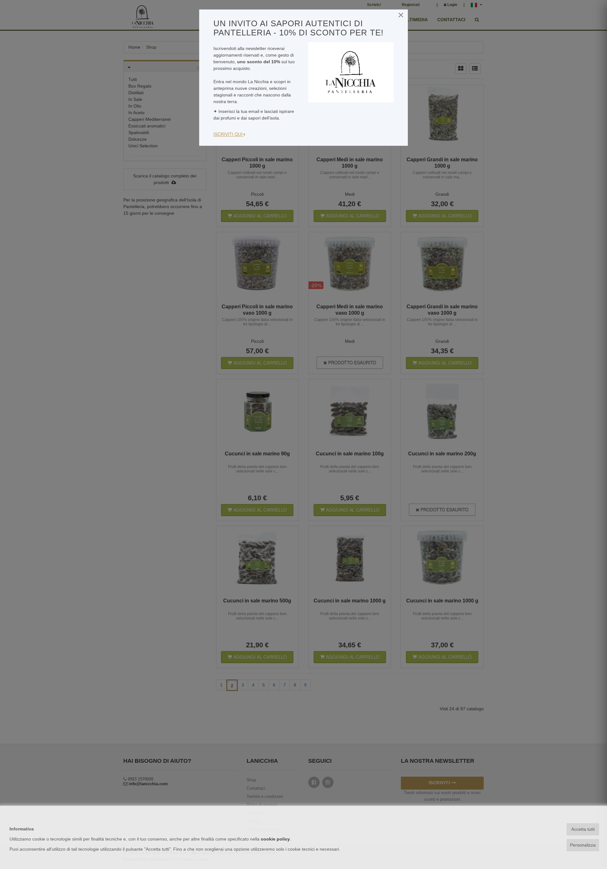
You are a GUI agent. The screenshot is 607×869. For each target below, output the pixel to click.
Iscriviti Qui (228, 134)
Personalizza (583, 844)
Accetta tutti (583, 829)
